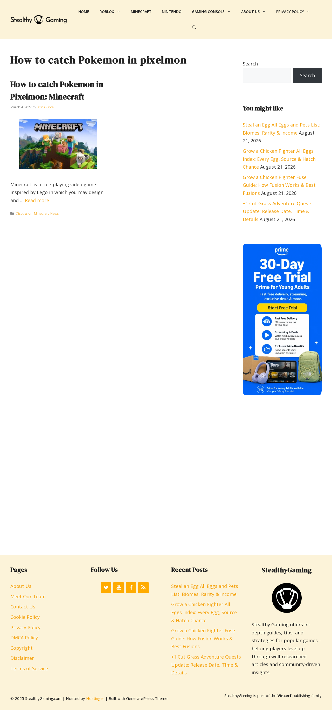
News (54, 213)
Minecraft (141, 11)
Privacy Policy (290, 11)
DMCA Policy (24, 637)
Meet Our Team (28, 596)
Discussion (24, 213)
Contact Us (22, 606)
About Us (250, 11)
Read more (37, 200)
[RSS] (143, 587)
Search (250, 64)
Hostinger (95, 698)
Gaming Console (208, 11)
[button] (194, 27)
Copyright (21, 648)
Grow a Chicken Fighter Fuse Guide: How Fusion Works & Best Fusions (279, 185)
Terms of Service (29, 668)
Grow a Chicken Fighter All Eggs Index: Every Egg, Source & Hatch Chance (279, 159)
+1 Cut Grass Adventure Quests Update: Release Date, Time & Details (278, 211)
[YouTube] (118, 587)
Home (83, 11)
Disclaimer (22, 658)
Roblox (107, 11)
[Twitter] (106, 587)
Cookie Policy (25, 617)
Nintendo (172, 11)
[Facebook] (131, 587)
